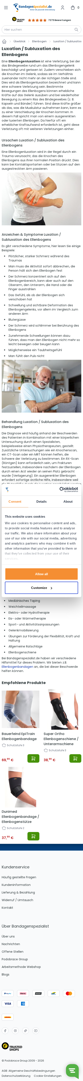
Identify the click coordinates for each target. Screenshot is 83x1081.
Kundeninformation (16, 885)
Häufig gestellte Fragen (19, 877)
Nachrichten (11, 944)
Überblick (19, 41)
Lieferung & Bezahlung (18, 892)
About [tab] (68, 501)
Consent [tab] (15, 501)
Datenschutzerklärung (16, 1076)
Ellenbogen (39, 41)
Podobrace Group (15, 959)
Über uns (8, 936)
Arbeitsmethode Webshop (21, 967)
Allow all (41, 574)
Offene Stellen (12, 952)
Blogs (5, 974)
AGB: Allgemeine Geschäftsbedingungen (28, 1071)
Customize (39, 588)
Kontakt (7, 908)
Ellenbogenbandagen (18, 667)
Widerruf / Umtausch (17, 900)
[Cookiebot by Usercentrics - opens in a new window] (59, 490)
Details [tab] (41, 501)
